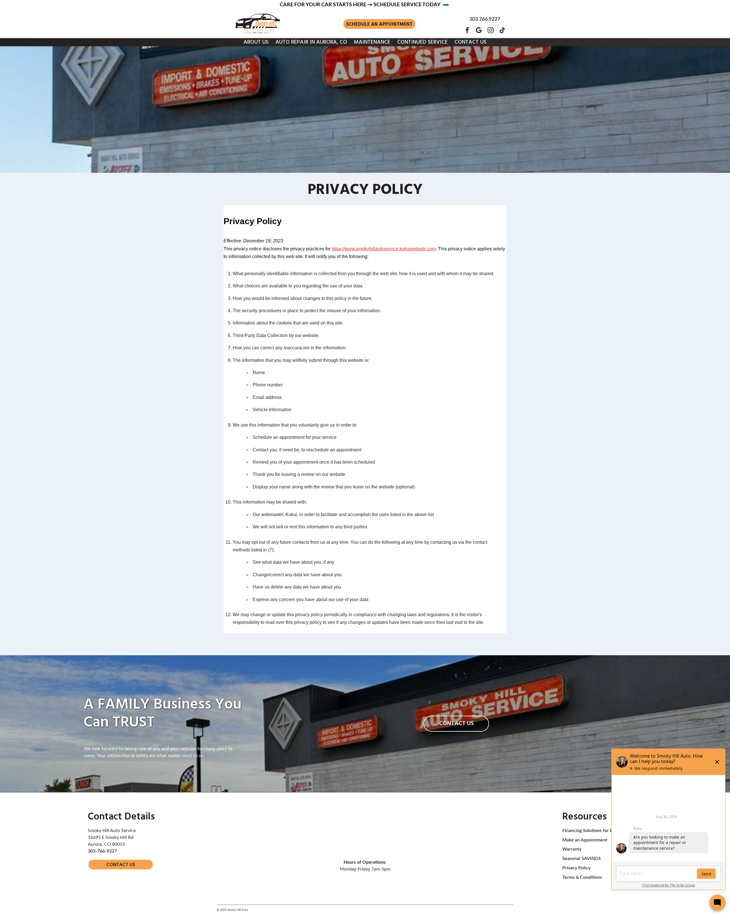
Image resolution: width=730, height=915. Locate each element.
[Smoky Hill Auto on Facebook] (467, 30)
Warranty (571, 849)
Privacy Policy (576, 868)
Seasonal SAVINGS (581, 858)
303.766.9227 (484, 19)
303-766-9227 (102, 851)
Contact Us (470, 42)
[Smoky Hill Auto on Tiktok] (502, 30)
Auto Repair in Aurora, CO (311, 42)
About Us (256, 42)
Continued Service (422, 42)
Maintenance (372, 42)
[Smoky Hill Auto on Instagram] (491, 30)
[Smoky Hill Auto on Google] (479, 30)
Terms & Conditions (582, 877)
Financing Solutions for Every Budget (599, 830)
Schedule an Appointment (379, 24)
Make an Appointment (584, 840)
